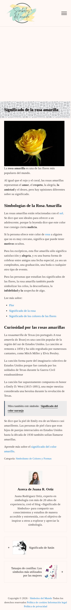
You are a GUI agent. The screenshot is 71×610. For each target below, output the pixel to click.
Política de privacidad (35, 606)
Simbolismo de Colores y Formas (34, 458)
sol (61, 213)
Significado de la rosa (22, 310)
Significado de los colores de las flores (32, 316)
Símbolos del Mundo (41, 598)
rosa (47, 234)
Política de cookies (37, 602)
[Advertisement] (35, 64)
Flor (11, 305)
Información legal (57, 602)
